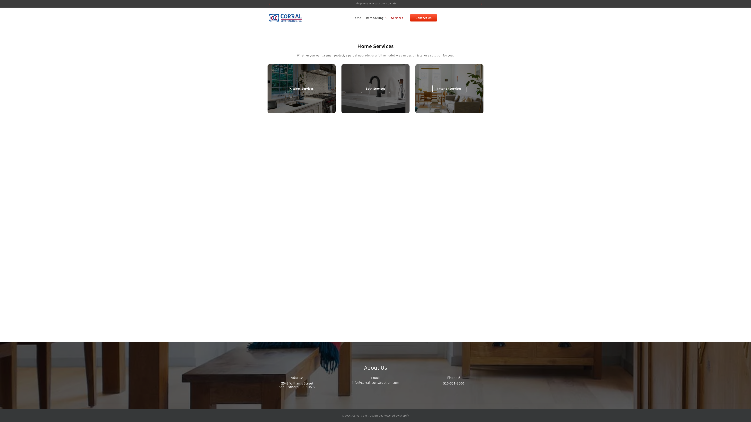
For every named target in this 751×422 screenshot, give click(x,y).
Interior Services (449, 89)
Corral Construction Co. (367, 415)
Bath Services (375, 89)
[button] (376, 18)
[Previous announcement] (269, 3)
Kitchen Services (302, 89)
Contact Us (423, 18)
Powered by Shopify (396, 415)
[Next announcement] (481, 3)
